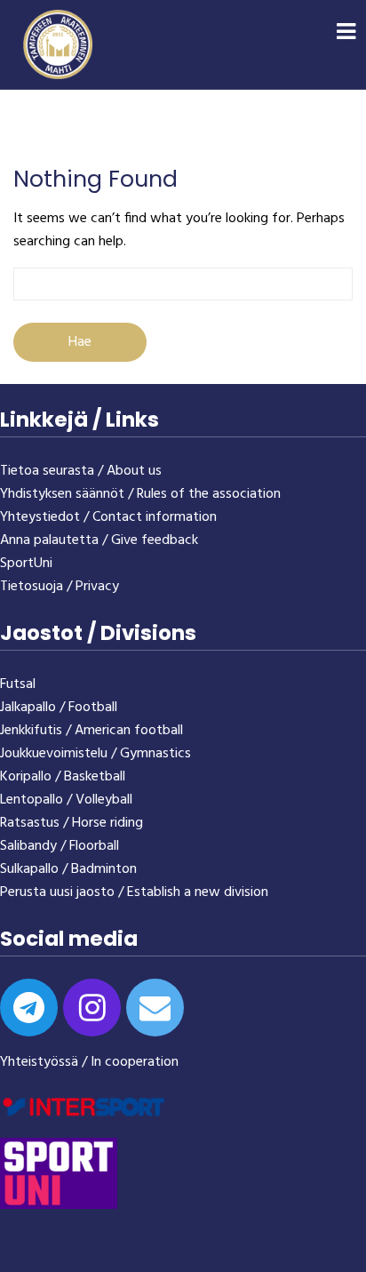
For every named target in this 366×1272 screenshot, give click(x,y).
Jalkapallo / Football (58, 707)
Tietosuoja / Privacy (59, 586)
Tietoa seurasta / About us (81, 471)
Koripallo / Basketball (62, 776)
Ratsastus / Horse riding (71, 823)
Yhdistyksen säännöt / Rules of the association (140, 494)
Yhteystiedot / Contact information (108, 517)
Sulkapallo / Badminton (68, 869)
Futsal (18, 684)
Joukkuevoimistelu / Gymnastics (95, 753)
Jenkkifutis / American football (91, 730)
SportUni (26, 563)
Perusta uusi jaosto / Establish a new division (134, 892)
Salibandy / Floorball (59, 846)
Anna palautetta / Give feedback (99, 540)
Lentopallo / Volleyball (66, 800)
